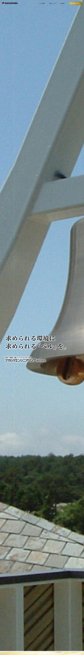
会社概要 (62, 3)
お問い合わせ (76, 3)
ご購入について (53, 3)
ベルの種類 (42, 3)
